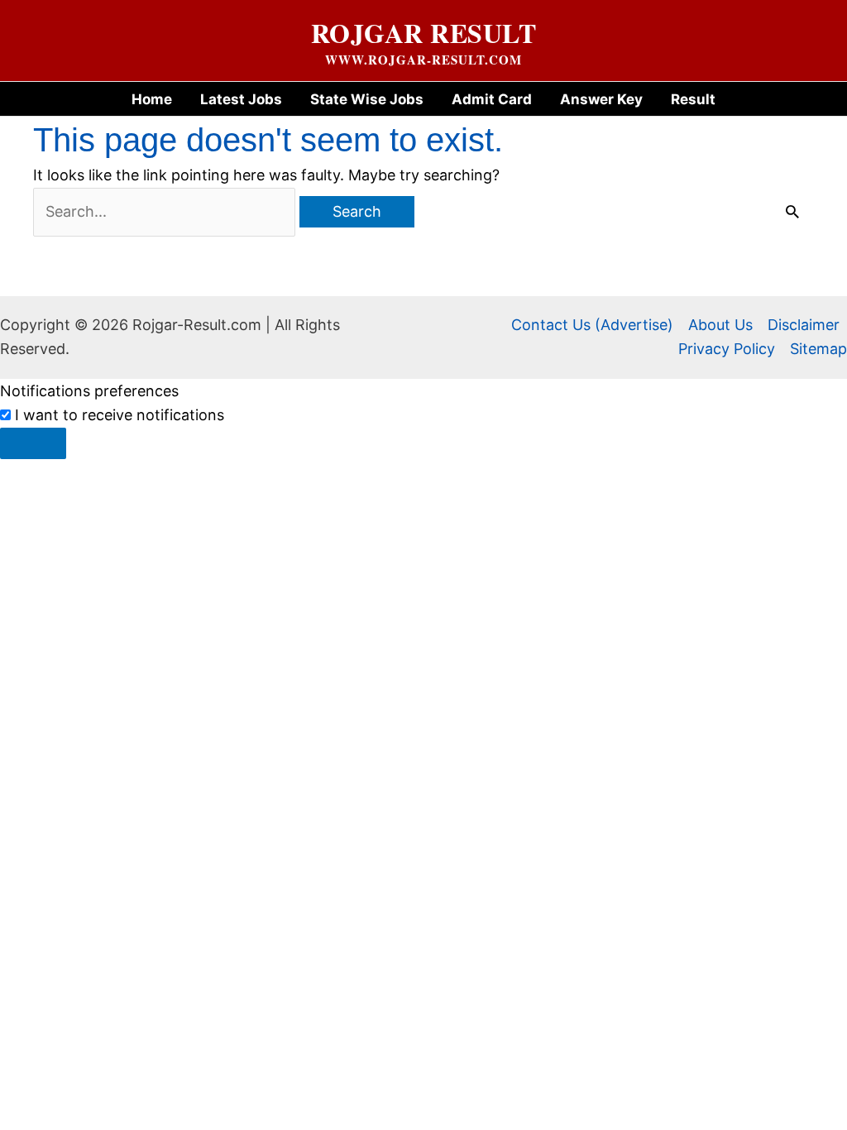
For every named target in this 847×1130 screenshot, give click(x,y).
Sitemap (818, 348)
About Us (720, 324)
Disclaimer (804, 324)
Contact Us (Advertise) (592, 324)
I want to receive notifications (119, 415)
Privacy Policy (726, 348)
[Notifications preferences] (33, 443)
